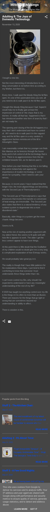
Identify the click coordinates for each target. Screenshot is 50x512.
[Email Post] (9, 322)
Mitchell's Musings (24, 5)
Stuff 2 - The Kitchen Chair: (17, 405)
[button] (46, 17)
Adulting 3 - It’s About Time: (18, 437)
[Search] (46, 5)
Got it (33, 509)
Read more (42, 429)
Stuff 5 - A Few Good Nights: (18, 470)
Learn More (21, 509)
